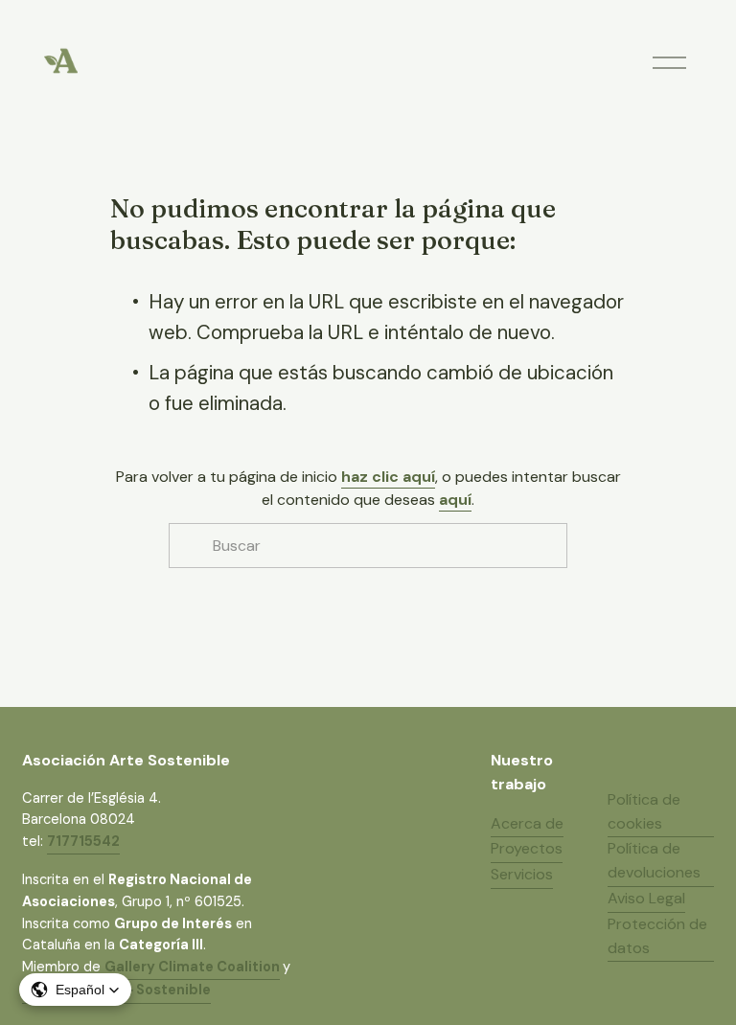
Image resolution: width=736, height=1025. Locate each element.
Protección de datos (657, 936)
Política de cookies (644, 811)
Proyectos (527, 848)
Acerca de (527, 823)
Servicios (522, 874)
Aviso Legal (646, 898)
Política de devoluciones (654, 860)
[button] (75, 989)
